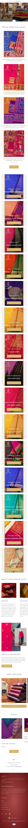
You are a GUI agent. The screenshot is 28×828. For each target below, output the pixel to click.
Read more (3, 746)
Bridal (3, 740)
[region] (14, 763)
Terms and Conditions (5, 809)
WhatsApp (18, 1)
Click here (7, 665)
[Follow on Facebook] (2, 814)
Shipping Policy (18, 766)
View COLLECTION (14, 222)
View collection (14, 196)
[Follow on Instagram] (6, 814)
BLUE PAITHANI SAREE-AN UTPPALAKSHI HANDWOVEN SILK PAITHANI (14, 60)
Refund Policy (4, 802)
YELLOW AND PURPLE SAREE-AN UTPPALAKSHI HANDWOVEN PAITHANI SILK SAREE (14, 126)
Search (2, 800)
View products (14, 706)
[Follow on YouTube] (9, 814)
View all (14, 166)
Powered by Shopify (20, 821)
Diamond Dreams (8, 743)
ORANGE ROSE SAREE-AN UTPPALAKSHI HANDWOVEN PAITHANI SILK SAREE (14, 93)
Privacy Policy (4, 805)
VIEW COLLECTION (14, 329)
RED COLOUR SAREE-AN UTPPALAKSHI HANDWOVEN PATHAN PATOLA (13, 159)
